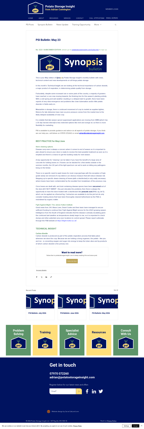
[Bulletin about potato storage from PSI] (40, 302)
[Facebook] (87, 391)
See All (116, 290)
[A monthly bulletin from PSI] (104, 302)
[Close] (141, 425)
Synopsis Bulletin (45, 24)
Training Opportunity (81, 24)
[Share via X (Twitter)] (41, 277)
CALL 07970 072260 (96, 18)
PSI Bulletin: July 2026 (37, 313)
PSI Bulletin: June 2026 (69, 313)
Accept (135, 426)
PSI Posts (30, 24)
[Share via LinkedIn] (46, 277)
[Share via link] (51, 277)
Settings (126, 426)
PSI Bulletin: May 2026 (101, 313)
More (96, 24)
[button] (115, 24)
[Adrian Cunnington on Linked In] (94, 391)
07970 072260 (59, 373)
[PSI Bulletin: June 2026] (72, 302)
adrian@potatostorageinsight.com (72, 377)
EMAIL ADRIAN (112, 18)
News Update (62, 24)
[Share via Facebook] (37, 277)
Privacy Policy (111, 421)
